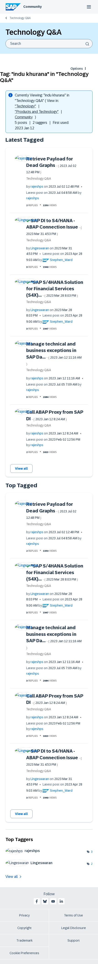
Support (73, 940)
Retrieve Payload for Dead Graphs (51, 165)
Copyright (24, 928)
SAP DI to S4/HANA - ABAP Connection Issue (54, 227)
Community (32, 6)
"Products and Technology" (37, 112)
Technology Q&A (20, 18)
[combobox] (49, 43)
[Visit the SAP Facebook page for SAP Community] (37, 901)
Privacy (24, 915)
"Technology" (25, 106)
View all (21, 468)
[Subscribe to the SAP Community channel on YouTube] (53, 901)
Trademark (24, 940)
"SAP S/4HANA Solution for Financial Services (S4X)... (54, 289)
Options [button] (76, 68)
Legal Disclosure (73, 928)
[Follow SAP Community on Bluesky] (45, 901)
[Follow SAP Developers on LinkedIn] (61, 901)
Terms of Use (73, 915)
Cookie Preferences (24, 953)
